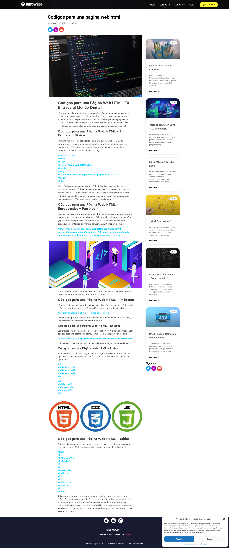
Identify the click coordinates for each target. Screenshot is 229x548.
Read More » (154, 91)
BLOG (191, 5)
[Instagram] (55, 29)
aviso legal (203, 544)
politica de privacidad (191, 544)
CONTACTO (165, 5)
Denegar (210, 539)
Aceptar (179, 539)
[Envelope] (61, 29)
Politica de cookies (116, 543)
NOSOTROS (180, 5)
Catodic (128, 534)
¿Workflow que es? (160, 221)
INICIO (152, 5)
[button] (224, 519)
